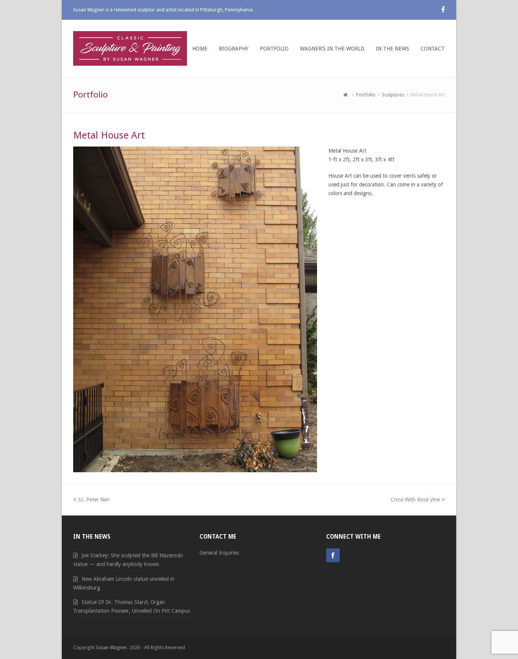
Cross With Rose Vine (415, 500)
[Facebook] (333, 555)
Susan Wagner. (112, 647)
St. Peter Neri (94, 500)
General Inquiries (219, 553)
